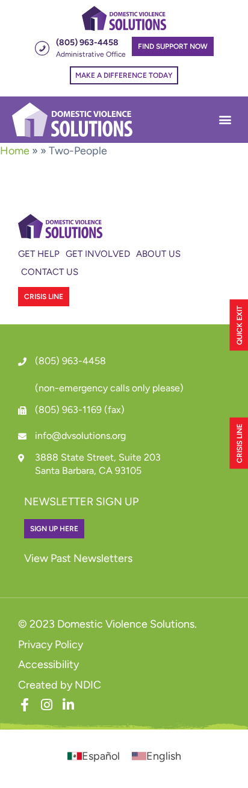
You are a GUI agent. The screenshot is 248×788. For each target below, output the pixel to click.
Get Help (39, 253)
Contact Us (49, 271)
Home (14, 150)
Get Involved (98, 253)
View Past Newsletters (78, 558)
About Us (158, 253)
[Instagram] (46, 704)
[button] (225, 119)
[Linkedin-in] (68, 704)
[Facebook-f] (24, 704)
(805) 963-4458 (70, 361)
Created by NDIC (59, 685)
